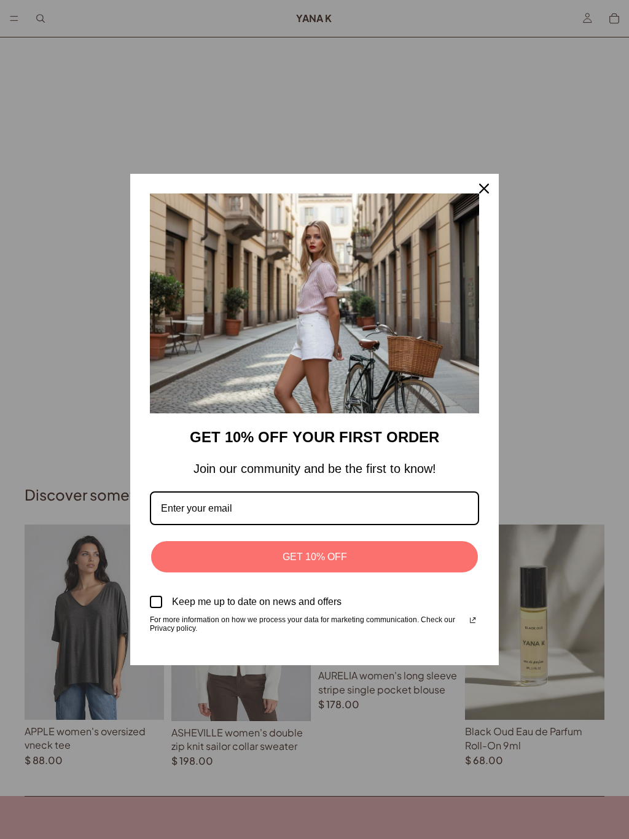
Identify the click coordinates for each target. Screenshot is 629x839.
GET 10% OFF (315, 557)
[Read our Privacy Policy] (472, 621)
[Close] (484, 188)
